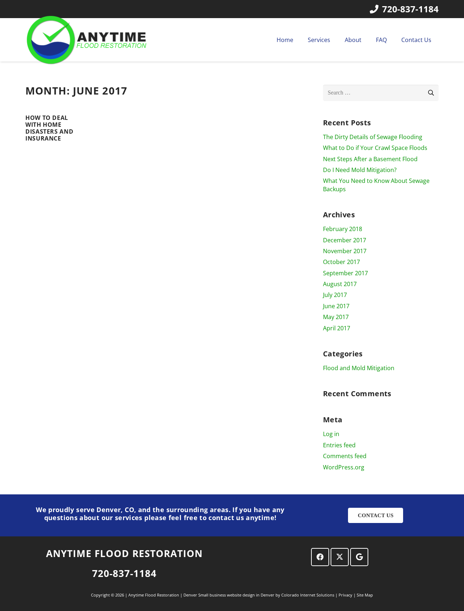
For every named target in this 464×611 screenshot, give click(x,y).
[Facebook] (320, 557)
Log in (331, 434)
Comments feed (344, 456)
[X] (340, 557)
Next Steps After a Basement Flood (370, 159)
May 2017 (336, 317)
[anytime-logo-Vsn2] (87, 39)
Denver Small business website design (219, 595)
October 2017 (341, 262)
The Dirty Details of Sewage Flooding (372, 137)
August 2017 (340, 284)
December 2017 (344, 240)
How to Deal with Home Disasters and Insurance (49, 128)
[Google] (359, 557)
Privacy (346, 595)
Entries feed (339, 445)
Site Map (365, 595)
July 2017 (335, 295)
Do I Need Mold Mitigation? (360, 170)
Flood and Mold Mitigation (358, 368)
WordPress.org (343, 467)
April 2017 (336, 328)
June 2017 (336, 306)
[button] (335, 39)
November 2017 (344, 251)
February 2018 (342, 229)
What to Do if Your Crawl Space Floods (375, 148)
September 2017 (345, 273)
